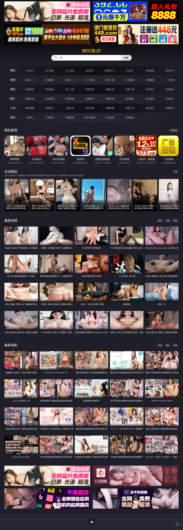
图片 (12, 98)
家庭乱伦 (49, 108)
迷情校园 (110, 108)
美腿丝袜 (110, 98)
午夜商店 (49, 117)
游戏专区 (89, 70)
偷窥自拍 (29, 98)
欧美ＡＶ (70, 80)
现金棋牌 (150, 70)
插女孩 (30, 117)
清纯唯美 (130, 98)
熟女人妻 (110, 80)
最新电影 (10, 345)
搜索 (126, 57)
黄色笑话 (150, 108)
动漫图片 (89, 98)
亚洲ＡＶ (29, 80)
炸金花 (130, 70)
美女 (160, 220)
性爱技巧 (170, 108)
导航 (12, 117)
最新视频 (10, 220)
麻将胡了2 (110, 70)
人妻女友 (70, 108)
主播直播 (150, 80)
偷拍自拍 (49, 89)
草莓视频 (70, 117)
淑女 (167, 345)
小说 (12, 108)
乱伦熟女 (150, 89)
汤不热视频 (89, 117)
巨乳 (167, 220)
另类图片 (170, 98)
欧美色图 (70, 98)
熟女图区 (150, 98)
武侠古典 (89, 108)
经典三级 (130, 89)
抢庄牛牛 (170, 70)
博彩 (12, 70)
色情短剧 (130, 117)
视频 (12, 80)
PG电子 (29, 70)
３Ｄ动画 (89, 80)
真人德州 (49, 70)
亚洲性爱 (29, 89)
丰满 (160, 345)
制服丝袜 (110, 89)
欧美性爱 (89, 89)
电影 (12, 89)
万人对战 (70, 70)
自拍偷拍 (49, 80)
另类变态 (170, 89)
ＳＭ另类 (170, 80)
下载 (175, 171)
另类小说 (130, 108)
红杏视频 (110, 117)
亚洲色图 (49, 98)
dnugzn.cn (91, 51)
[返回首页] (177, 524)
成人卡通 (70, 89)
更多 (175, 220)
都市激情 (29, 108)
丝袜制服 (130, 80)
